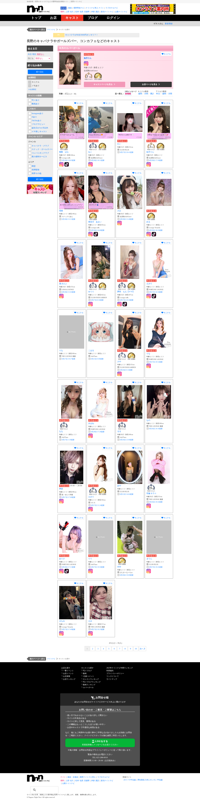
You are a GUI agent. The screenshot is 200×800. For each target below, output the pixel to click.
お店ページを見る (150, 84)
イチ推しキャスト (39, 131)
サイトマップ (111, 679)
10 (136, 649)
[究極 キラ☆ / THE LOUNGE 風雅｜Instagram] (148, 506)
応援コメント (88, 676)
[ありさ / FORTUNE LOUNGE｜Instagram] (61, 571)
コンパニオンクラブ (40, 153)
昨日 (158, 94)
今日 (30, 54)
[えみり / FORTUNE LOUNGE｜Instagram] (148, 296)
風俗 (70, 8)
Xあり (34, 117)
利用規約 (109, 671)
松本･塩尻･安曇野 (82, 12)
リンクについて (112, 676)
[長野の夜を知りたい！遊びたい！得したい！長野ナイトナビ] (43, 12)
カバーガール (88, 687)
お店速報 (66, 676)
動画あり (35, 104)
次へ (141, 649)
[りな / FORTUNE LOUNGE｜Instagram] (148, 366)
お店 (53, 18)
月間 (146, 94)
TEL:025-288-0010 (100, 757)
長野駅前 (35, 170)
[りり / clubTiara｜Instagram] (90, 571)
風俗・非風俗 (72, 777)
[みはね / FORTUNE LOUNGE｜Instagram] (90, 436)
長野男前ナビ (78, 8)
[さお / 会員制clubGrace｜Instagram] (119, 223)
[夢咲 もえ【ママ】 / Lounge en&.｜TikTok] (125, 304)
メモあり (35, 86)
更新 (68, 160)
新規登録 (168, 23)
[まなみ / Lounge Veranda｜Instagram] (61, 633)
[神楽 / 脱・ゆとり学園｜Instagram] (61, 501)
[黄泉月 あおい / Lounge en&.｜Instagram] (90, 234)
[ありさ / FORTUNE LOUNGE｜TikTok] (66, 571)
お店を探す (65, 668)
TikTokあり (36, 120)
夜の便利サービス (39, 156)
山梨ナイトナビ (121, 12)
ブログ (93, 18)
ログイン (113, 18)
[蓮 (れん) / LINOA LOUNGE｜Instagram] (61, 296)
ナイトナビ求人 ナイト (95, 8)
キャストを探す (87, 668)
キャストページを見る (103, 84)
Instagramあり (37, 113)
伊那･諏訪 (95, 12)
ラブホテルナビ (112, 8)
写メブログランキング (92, 682)
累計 (152, 94)
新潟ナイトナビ (107, 12)
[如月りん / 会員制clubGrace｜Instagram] (86, 63)
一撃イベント (68, 671)
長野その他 (36, 173)
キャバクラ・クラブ (40, 146)
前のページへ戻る (37, 29)
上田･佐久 (70, 12)
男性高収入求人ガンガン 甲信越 (150, 780)
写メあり (35, 100)
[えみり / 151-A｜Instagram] (90, 509)
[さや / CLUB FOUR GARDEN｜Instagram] (119, 374)
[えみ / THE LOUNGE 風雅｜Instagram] (90, 633)
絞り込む (40, 72)
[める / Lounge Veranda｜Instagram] (148, 234)
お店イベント (68, 673)
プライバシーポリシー (115, 673)
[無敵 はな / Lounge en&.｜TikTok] (66, 164)
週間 (140, 94)
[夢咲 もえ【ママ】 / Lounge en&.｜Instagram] (119, 304)
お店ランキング (69, 679)
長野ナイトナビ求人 (88, 777)
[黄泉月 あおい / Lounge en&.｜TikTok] (96, 234)
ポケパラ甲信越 (129, 780)
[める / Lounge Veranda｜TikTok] (154, 234)
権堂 (34, 166)
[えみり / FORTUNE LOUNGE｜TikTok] (154, 296)
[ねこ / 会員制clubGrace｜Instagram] (90, 164)
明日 (34, 54)
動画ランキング (89, 685)
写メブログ (87, 671)
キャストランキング (91, 679)
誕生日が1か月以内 (40, 128)
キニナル (35, 82)
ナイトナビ (51, 29)
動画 (85, 673)
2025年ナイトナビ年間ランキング (119, 668)
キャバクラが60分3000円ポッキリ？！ (81, 35)
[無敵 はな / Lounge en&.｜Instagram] (61, 164)
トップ (36, 18)
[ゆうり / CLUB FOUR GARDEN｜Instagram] (90, 304)
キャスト (72, 18)
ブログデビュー (38, 124)
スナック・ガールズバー (42, 149)
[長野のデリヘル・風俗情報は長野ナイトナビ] (43, 781)
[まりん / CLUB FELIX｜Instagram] (148, 571)
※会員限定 (32, 89)
